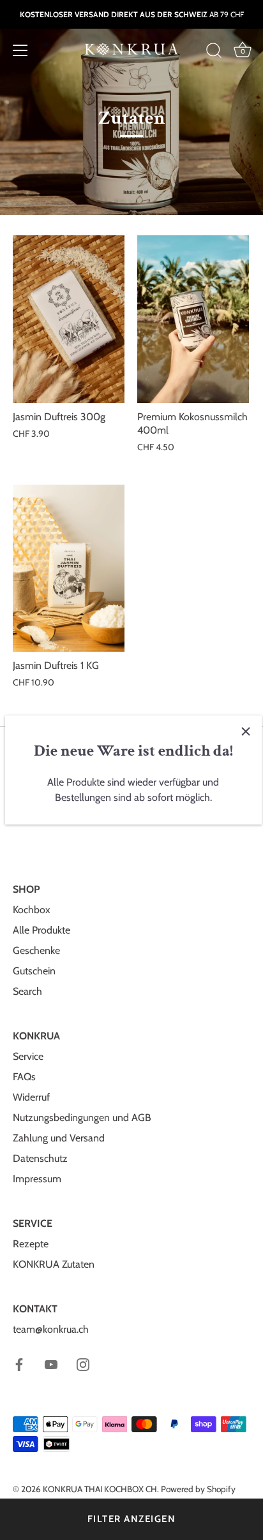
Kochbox (31, 910)
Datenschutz (40, 1158)
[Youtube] (51, 1364)
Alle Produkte (41, 930)
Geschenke (36, 950)
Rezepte (31, 1244)
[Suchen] (214, 52)
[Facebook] (19, 1364)
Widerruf (31, 1097)
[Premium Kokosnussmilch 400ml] (193, 319)
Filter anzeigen (131, 1519)
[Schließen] (246, 731)
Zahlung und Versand (59, 1138)
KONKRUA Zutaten (53, 1264)
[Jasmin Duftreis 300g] (68, 319)
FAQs (24, 1077)
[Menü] (20, 50)
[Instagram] (83, 1364)
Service (28, 1056)
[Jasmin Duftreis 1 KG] (68, 568)
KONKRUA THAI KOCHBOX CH (100, 1489)
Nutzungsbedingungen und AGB (82, 1117)
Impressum (37, 1179)
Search (27, 991)
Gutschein (34, 971)
